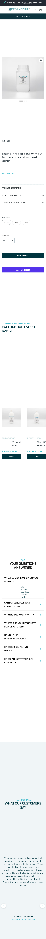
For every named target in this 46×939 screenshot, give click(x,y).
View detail (11, 457)
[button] (4, 9)
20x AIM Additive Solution (16, 444)
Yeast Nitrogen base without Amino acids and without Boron (22, 157)
